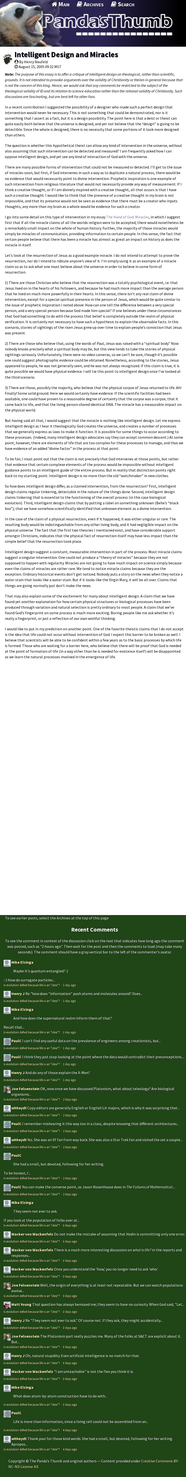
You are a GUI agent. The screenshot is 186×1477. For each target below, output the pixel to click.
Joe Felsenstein (25, 1088)
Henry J (18, 993)
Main (63, 4)
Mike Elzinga (22, 962)
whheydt (19, 1107)
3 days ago (70, 1225)
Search (125, 4)
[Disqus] (93, 723)
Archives (93, 4)
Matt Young (21, 1304)
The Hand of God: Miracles (127, 216)
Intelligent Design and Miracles (66, 54)
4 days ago (70, 1430)
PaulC (16, 1040)
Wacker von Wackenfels (32, 1234)
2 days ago (70, 1099)
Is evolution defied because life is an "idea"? (32, 985)
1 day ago (69, 985)
